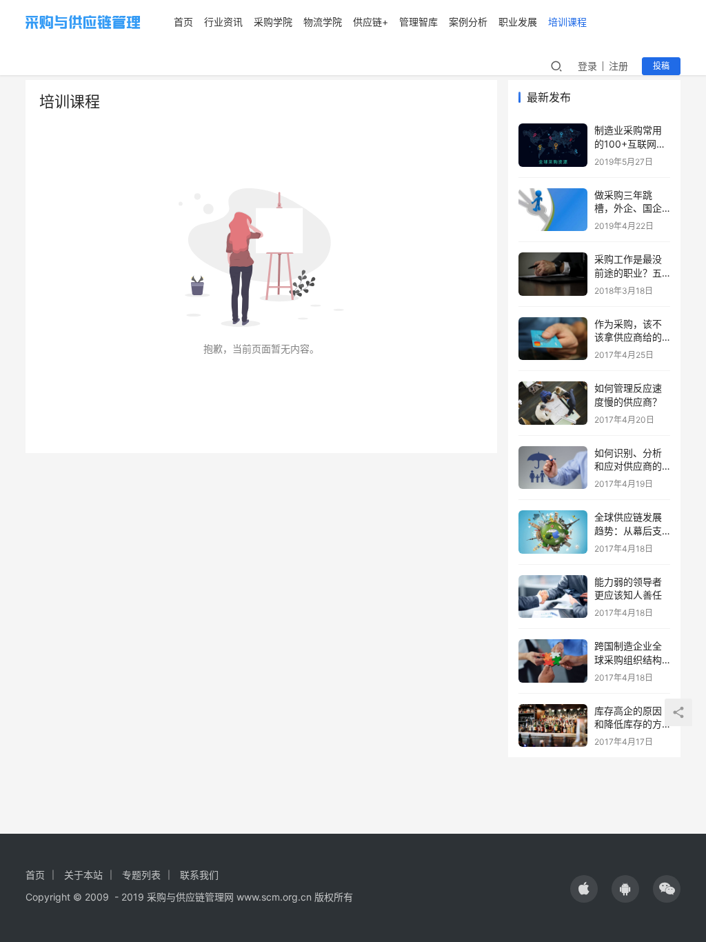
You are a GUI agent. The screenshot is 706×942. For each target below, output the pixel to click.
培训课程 (567, 22)
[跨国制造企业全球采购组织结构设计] (552, 661)
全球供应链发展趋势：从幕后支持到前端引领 (628, 530)
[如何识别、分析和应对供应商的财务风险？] (552, 468)
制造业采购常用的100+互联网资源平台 (630, 143)
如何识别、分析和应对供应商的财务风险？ (628, 466)
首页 (183, 22)
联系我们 (199, 875)
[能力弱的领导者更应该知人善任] (552, 597)
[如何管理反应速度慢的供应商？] (552, 403)
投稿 (661, 66)
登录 (587, 66)
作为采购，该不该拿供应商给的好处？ (628, 337)
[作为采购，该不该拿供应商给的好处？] (552, 339)
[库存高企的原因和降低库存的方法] (552, 726)
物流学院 (322, 22)
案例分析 (468, 22)
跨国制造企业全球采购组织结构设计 (628, 659)
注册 (618, 66)
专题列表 (141, 875)
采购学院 (273, 22)
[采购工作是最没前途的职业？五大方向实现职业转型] (552, 274)
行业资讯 (223, 22)
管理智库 (418, 22)
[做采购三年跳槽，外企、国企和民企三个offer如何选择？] (552, 210)
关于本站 (83, 875)
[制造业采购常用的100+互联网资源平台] (552, 145)
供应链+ (370, 22)
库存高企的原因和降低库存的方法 (628, 724)
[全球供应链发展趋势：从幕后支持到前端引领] (552, 532)
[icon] (584, 889)
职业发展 (517, 22)
